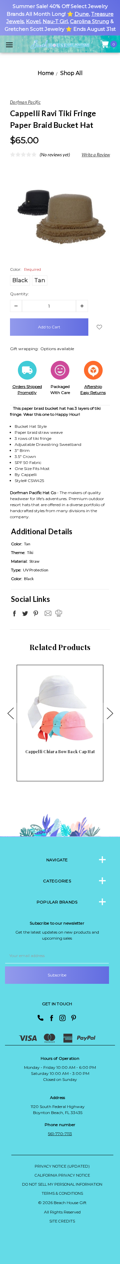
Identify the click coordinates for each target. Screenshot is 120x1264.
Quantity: (19, 293)
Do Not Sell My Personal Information (62, 1184)
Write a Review (96, 154)
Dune (82, 14)
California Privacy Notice (62, 1175)
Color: (25, 269)
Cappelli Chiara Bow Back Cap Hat (60, 751)
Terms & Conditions (62, 1193)
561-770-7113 (60, 1133)
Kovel (33, 21)
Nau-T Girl (55, 21)
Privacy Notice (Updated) (62, 1166)
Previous (10, 713)
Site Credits (62, 1221)
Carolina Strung (89, 21)
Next (109, 713)
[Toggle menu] (9, 44)
